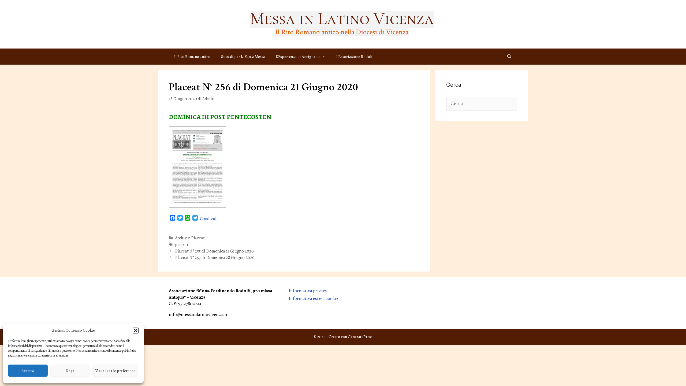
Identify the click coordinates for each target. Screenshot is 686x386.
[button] (135, 330)
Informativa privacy (308, 291)
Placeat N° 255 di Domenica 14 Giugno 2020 (214, 251)
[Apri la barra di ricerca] (509, 57)
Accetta (27, 370)
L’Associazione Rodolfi (355, 56)
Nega (70, 370)
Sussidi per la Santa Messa (243, 56)
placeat (181, 245)
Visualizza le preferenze (115, 370)
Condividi (209, 218)
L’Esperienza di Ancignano (298, 56)
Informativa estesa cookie (313, 298)
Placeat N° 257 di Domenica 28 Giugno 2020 (215, 258)
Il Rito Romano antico (192, 56)
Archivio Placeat (190, 238)
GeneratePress (360, 336)
